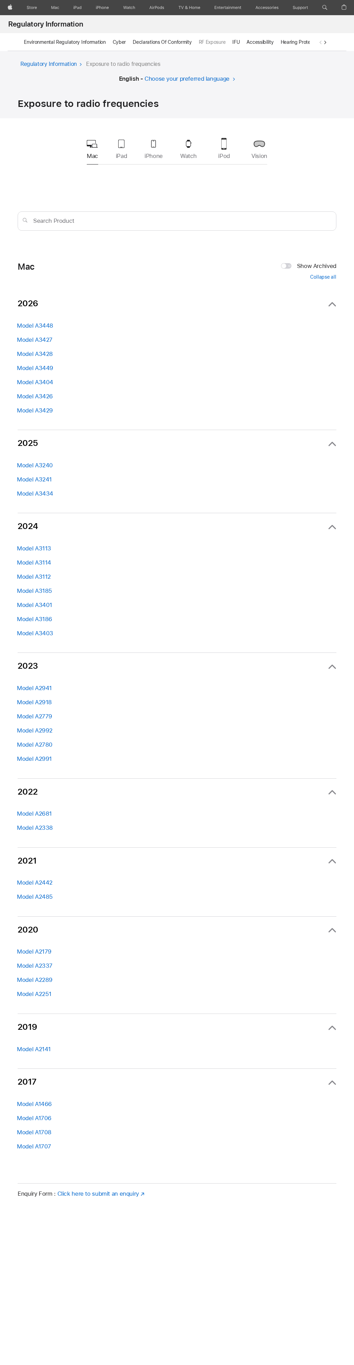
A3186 (34, 619)
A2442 (35, 882)
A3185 (34, 590)
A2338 (35, 827)
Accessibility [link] (259, 42)
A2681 (34, 813)
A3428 (35, 353)
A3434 (35, 493)
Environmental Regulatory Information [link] (64, 42)
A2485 (35, 896)
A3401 (34, 604)
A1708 (34, 1132)
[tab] (121, 147)
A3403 (35, 633)
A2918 (34, 702)
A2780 (35, 744)
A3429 (35, 410)
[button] (324, 7)
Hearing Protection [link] (301, 42)
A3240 (35, 465)
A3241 (34, 479)
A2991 (34, 758)
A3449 (35, 368)
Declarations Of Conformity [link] (162, 42)
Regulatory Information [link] (45, 24)
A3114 (34, 562)
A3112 (34, 576)
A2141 (34, 1049)
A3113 (34, 548)
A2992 (35, 730)
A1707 (34, 1146)
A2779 (34, 716)
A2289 (35, 979)
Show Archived (316, 265)
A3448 (35, 325)
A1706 (34, 1118)
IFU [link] (236, 42)
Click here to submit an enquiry (98, 1193)
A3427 (35, 339)
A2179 (34, 951)
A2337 (35, 965)
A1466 (34, 1103)
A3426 (35, 396)
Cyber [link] (119, 42)
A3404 (35, 382)
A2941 (34, 688)
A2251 (34, 993)
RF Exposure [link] (212, 42)
